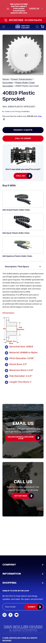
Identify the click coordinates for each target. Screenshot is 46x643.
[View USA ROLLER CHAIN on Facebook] (10, 615)
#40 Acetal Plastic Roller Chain (16, 210)
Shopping (9, 583)
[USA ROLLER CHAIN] (23, 27)
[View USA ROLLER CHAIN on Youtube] (16, 615)
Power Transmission (21, 79)
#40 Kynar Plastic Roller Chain (15, 233)
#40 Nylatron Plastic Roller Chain (17, 256)
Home (5, 79)
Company (9, 564)
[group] (23, 8)
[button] (37, 26)
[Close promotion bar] (42, 8)
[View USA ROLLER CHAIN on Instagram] (4, 615)
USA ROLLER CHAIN (17, 638)
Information (11, 573)
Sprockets (7, 82)
